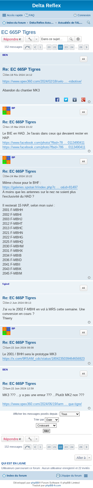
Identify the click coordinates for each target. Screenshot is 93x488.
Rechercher (71, 39)
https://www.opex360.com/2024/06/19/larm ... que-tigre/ (42, 404)
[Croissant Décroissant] (46, 425)
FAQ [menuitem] (31, 15)
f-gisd (5, 283)
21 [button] (54, 47)
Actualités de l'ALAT (70, 22)
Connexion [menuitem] (84, 15)
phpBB (35, 482)
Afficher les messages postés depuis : (36, 413)
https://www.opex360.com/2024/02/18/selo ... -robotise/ (42, 81)
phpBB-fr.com (53, 485)
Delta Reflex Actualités (42, 22)
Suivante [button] (86, 47)
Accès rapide (15, 15)
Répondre (10, 39)
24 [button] (71, 47)
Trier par (39, 419)
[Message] (3, 74)
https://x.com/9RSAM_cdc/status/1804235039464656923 (43, 358)
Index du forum (16, 22)
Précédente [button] (35, 47)
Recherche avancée (78, 39)
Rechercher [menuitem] (89, 23)
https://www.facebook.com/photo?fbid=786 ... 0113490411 (43, 147)
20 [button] (49, 47)
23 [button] (66, 47)
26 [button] (80, 47)
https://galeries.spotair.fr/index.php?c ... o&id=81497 (40, 187)
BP (13, 108)
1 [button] (40, 47)
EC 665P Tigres (18, 32)
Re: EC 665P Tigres (21, 69)
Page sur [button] (27, 47)
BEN (5, 55)
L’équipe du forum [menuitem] (71, 475)
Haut (89, 101)
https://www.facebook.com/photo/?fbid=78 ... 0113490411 (43, 142)
